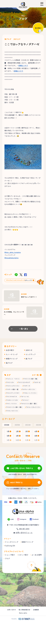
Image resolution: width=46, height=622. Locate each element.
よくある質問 (37, 555)
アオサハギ (26, 386)
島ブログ (29, 358)
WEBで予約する (16, 482)
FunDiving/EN (10, 545)
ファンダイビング (11, 542)
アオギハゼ (37, 382)
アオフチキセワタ (11, 396)
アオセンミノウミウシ (30, 393)
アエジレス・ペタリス (13, 379)
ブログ (7, 558)
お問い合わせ (11, 610)
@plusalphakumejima (11, 258)
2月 (17, 431)
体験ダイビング (12, 358)
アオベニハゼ (25, 396)
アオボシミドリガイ (12, 400)
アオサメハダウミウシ (28, 389)
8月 (36, 436)
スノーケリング (12, 354)
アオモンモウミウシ (12, 411)
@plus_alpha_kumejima (12, 252)
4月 (35, 431)
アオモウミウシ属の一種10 (29, 403)
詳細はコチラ (23, 65)
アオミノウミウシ (11, 403)
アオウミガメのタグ (24, 382)
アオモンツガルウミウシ (33, 407)
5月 (8, 436)
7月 (26, 436)
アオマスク (25, 400)
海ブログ (7, 39)
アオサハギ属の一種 (12, 389)
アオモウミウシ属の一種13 (14, 407)
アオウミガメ (10, 382)
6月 (17, 436)
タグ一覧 (35, 375)
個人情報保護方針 (24, 610)
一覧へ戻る (23, 328)
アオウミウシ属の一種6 (30, 379)
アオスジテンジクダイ (13, 393)
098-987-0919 (24, 529)
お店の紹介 (10, 350)
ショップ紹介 (10, 555)
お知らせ (29, 350)
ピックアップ (31, 354)
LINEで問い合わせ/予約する (21, 468)
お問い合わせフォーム (24, 532)
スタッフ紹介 (23, 555)
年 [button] (6, 424)
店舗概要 (36, 610)
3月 (26, 431)
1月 (8, 431)
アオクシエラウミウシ (13, 386)
